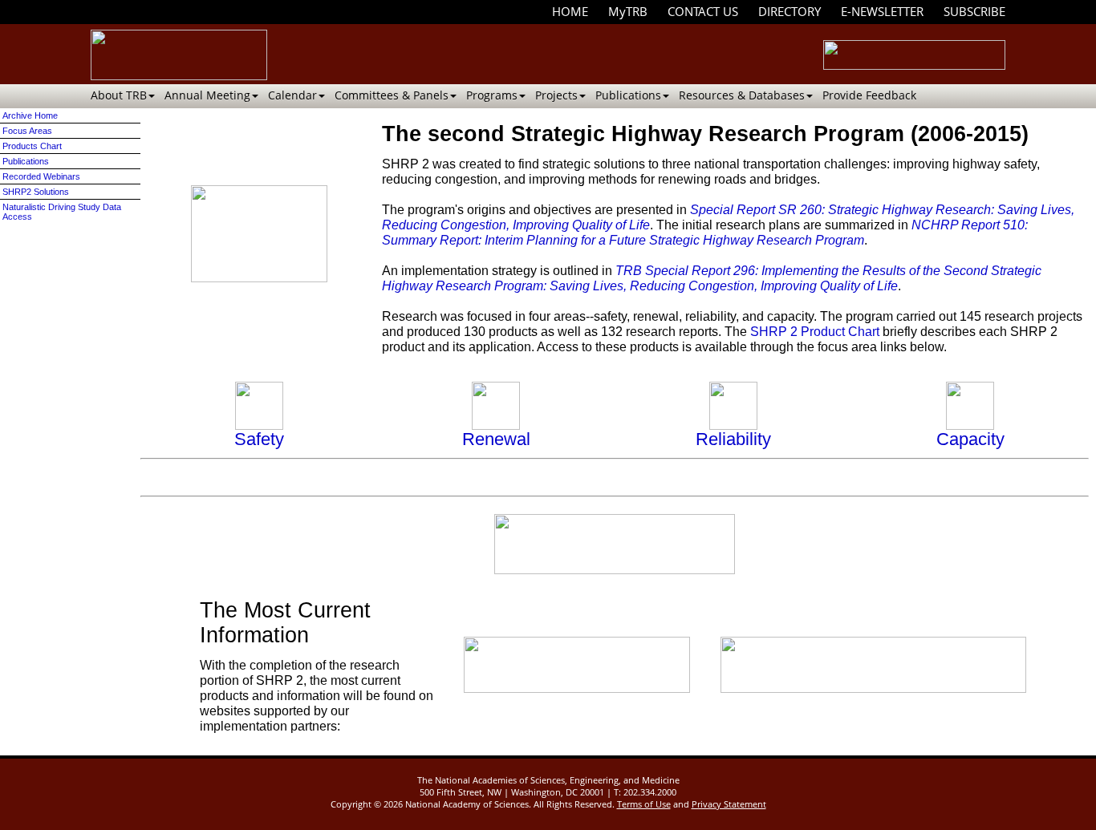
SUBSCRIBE (974, 11)
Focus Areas (27, 131)
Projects (556, 95)
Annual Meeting (207, 95)
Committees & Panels (392, 95)
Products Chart (32, 146)
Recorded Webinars (41, 176)
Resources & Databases (742, 95)
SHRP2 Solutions (35, 191)
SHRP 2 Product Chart (814, 331)
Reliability (733, 439)
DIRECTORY (789, 11)
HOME (570, 11)
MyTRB (627, 11)
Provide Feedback (869, 95)
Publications (628, 95)
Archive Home (30, 115)
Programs (492, 95)
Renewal (496, 439)
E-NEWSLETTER (882, 11)
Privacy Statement (729, 804)
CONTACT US (703, 11)
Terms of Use (644, 804)
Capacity (970, 439)
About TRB (119, 95)
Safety (259, 439)
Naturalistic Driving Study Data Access (61, 211)
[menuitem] (570, 11)
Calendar (292, 95)
